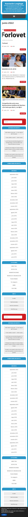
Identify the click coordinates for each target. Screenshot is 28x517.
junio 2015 (14, 257)
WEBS (14, 285)
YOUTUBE (14, 288)
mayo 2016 (14, 222)
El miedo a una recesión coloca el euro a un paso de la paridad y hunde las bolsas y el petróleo (14, 156)
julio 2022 (14, 177)
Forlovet (5, 43)
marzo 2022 (14, 190)
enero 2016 (14, 234)
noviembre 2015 (14, 241)
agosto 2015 (14, 250)
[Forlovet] (14, 40)
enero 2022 (14, 196)
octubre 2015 (14, 244)
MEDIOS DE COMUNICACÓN (14, 275)
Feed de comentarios (14, 305)
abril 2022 (14, 187)
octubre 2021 (14, 206)
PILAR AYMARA (14, 279)
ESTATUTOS (14, 269)
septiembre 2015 (14, 247)
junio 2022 (14, 180)
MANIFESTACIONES (14, 272)
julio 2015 (14, 254)
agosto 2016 (14, 212)
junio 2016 (14, 219)
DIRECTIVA (14, 266)
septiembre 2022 (14, 174)
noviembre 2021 (14, 203)
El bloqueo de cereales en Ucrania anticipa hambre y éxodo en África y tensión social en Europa (14, 149)
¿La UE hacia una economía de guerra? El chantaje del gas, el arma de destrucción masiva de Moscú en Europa (14, 143)
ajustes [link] (11, 512)
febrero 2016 (14, 231)
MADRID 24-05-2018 (9, 69)
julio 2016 (14, 215)
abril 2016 (14, 225)
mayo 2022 (14, 184)
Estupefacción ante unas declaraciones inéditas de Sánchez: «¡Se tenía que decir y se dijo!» (13, 105)
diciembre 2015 (14, 238)
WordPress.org (14, 309)
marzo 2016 (14, 228)
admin (13, 46)
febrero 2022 (14, 193)
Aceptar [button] (4, 514)
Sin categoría (14, 282)
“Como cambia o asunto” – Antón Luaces (14, 137)
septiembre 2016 (14, 209)
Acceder (14, 298)
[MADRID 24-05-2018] (14, 65)
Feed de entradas (14, 302)
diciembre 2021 (14, 200)
